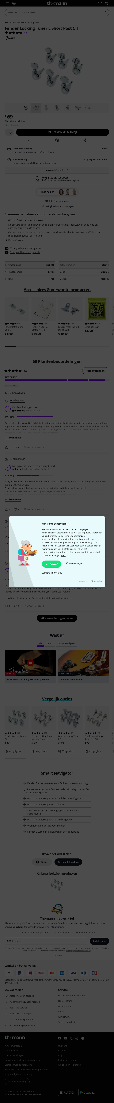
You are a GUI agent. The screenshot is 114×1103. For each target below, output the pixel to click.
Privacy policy (96, 581)
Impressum (82, 581)
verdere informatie (52, 572)
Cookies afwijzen (75, 563)
